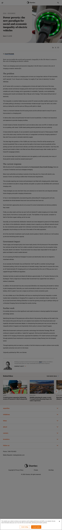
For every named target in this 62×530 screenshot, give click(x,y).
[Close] (59, 521)
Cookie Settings (24, 527)
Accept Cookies (36, 527)
